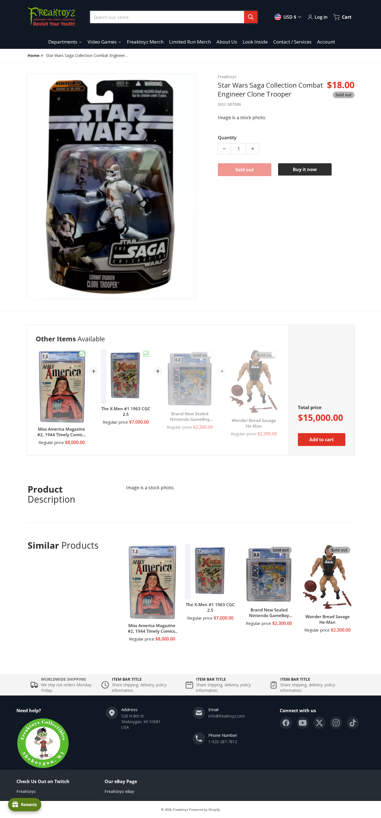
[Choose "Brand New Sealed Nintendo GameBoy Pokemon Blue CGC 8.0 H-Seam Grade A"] (210, 354)
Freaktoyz (180, 809)
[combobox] (171, 17)
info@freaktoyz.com (226, 716)
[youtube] (302, 723)
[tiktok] (353, 723)
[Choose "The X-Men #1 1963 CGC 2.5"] (146, 354)
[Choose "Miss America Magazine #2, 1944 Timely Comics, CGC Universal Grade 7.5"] (82, 354)
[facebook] (286, 723)
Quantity (227, 138)
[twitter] (319, 723)
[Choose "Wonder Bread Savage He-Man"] (274, 354)
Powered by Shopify (204, 809)
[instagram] (336, 723)
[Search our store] (250, 17)
